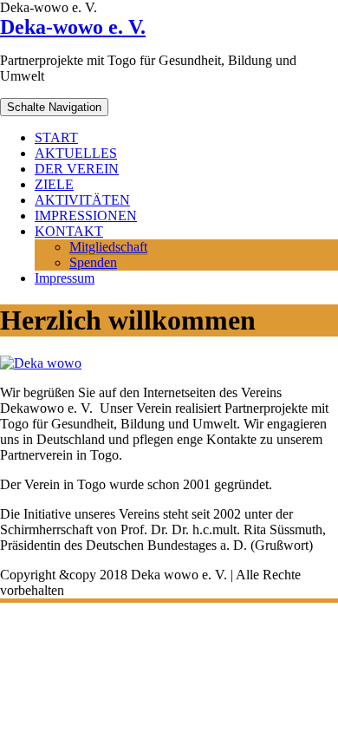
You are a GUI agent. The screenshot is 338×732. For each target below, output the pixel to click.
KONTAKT (69, 231)
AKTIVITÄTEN (82, 200)
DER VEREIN (77, 168)
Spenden (93, 262)
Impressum (64, 278)
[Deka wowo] (40, 363)
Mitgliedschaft (108, 246)
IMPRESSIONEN (86, 215)
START (56, 137)
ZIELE (54, 184)
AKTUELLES (76, 153)
